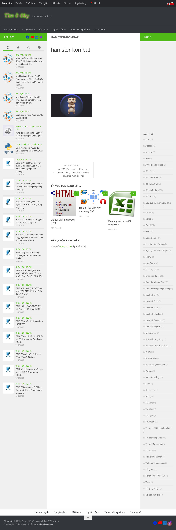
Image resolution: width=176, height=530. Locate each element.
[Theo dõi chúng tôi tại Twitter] (41, 37)
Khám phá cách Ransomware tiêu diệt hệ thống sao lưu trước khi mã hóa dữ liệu (30, 61)
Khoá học (20, 160)
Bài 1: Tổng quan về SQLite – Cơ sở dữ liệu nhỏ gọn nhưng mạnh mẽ (29, 390)
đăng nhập (65, 246)
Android (148, 152)
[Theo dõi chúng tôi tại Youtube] (32, 37)
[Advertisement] (93, 74)
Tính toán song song (154, 463)
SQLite (28, 160)
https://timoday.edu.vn (43, 524)
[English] (168, 3)
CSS (147, 212)
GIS (147, 231)
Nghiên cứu (58, 29)
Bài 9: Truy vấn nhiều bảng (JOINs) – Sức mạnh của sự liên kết (29, 255)
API (147, 158)
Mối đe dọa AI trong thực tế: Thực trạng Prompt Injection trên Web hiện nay (28, 100)
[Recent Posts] (8, 48)
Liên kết (56, 3)
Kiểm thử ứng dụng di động (157, 288)
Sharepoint (150, 390)
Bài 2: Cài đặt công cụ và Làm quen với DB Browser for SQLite (29, 372)
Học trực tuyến (11, 29)
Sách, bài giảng (152, 377)
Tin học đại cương (153, 444)
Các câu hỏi (99, 29)
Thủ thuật (30, 3)
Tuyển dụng (80, 3)
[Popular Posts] (18, 48)
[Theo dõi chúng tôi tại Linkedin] (36, 37)
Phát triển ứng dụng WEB (156, 345)
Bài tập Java (151, 184)
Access (148, 146)
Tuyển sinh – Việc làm (155, 476)
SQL (147, 396)
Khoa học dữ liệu (153, 276)
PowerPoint (150, 358)
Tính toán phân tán (153, 457)
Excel (148, 225)
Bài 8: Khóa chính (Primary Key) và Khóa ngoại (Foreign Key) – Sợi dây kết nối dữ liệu (29, 273)
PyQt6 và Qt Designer (155, 364)
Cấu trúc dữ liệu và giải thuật (158, 203)
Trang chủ (7, 3)
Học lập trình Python (154, 244)
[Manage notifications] (169, 524)
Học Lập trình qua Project (156, 250)
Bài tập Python (152, 190)
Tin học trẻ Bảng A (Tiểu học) (29, 145)
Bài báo (148, 171)
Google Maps (151, 238)
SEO (147, 384)
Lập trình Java (151, 307)
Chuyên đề (27, 29)
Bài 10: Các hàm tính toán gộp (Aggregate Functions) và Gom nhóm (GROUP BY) (29, 237)
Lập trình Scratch (153, 320)
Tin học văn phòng (153, 438)
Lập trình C (150, 295)
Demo (148, 219)
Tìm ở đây (8, 521)
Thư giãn (43, 3)
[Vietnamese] (172, 3)
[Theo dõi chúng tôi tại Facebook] (27, 37)
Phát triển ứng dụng (154, 339)
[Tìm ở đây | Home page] (17, 15)
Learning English (152, 326)
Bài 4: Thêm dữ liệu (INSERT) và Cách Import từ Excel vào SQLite (29, 339)
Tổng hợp (149, 469)
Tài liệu (42, 29)
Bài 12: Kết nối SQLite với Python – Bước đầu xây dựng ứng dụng (29, 204)
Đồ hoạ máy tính (152, 495)
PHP (147, 352)
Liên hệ (96, 3)
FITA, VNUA (53, 521)
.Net (147, 139)
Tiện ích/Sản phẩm (78, 29)
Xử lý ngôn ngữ (152, 488)
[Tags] (39, 48)
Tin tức (19, 3)
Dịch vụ (67, 3)
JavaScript (150, 263)
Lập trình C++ (151, 301)
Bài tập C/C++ (151, 177)
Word (147, 482)
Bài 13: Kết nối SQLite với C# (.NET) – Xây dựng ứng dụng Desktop (29, 187)
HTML (148, 257)
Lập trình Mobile (152, 314)
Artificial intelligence (26, 127)
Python (148, 371)
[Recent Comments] (28, 48)
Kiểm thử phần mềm (154, 282)
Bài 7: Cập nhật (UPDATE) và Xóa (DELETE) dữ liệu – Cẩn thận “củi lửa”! (29, 291)
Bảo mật (19, 55)
